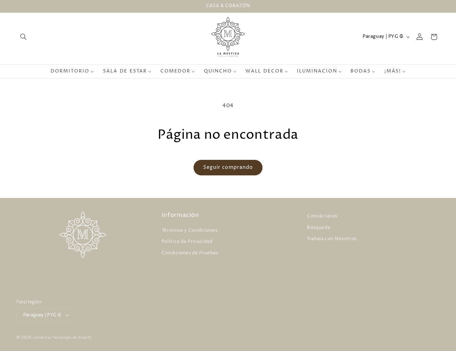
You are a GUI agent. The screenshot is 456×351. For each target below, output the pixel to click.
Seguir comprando (228, 167)
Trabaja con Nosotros (332, 239)
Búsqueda (318, 228)
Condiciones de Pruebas (190, 253)
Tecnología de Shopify (72, 338)
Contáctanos (322, 216)
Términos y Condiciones (190, 230)
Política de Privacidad (187, 242)
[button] (23, 37)
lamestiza (42, 338)
